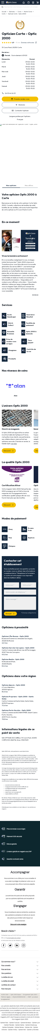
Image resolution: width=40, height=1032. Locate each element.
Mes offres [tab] (29, 185)
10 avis (18, 42)
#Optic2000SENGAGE (19, 997)
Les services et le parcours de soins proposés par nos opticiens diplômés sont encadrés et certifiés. (20, 898)
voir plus (14, 444)
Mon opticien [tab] (11, 185)
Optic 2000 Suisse (15, 994)
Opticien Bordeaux (26, 1022)
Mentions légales (6, 997)
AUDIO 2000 (4, 994)
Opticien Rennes (19, 1027)
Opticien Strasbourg (31, 1025)
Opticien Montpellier (8, 1027)
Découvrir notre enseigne (18, 924)
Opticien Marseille (9, 1025)
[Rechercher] (2, 7)
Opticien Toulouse (14, 1022)
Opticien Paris (4, 1022)
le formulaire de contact (14, 938)
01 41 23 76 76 (15, 935)
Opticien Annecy (12, 1029)
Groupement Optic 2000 (30, 994)
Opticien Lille (28, 1027)
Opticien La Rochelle (32, 1029)
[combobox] (20, 7)
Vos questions (6, 973)
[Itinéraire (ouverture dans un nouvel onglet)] (18, 124)
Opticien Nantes (19, 1025)
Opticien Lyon (36, 1022)
